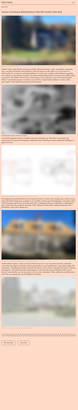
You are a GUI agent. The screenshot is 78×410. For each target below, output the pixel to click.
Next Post (23, 343)
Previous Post (8, 343)
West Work (7, 2)
